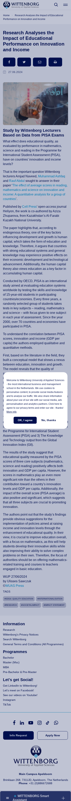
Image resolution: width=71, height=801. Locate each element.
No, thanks (48, 420)
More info (12, 411)
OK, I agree (25, 420)
